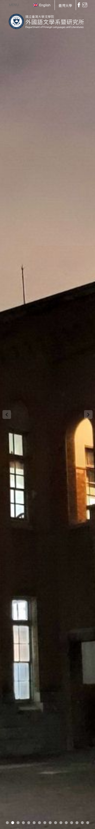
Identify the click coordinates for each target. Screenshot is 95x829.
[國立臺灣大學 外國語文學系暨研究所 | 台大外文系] (47, 20)
